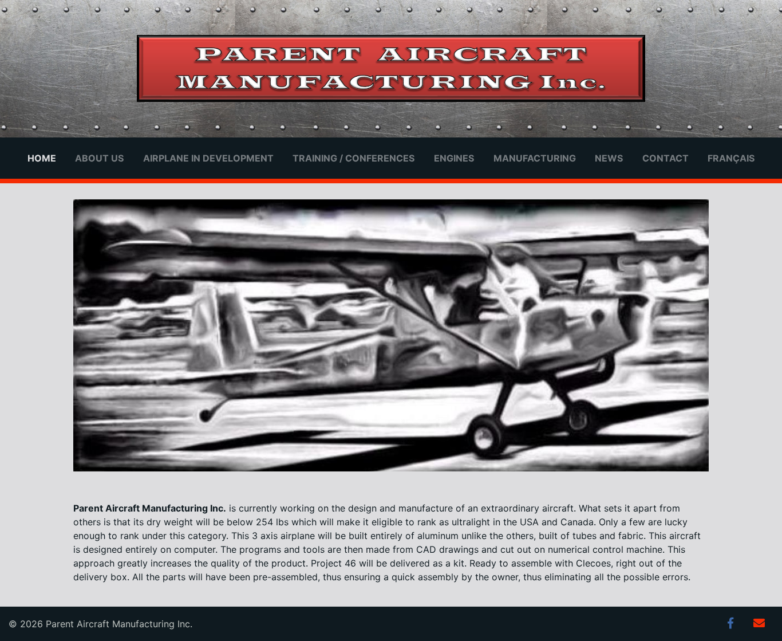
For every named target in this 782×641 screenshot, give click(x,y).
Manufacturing (534, 158)
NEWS (609, 158)
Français (731, 158)
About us (99, 158)
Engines (454, 158)
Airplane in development (208, 158)
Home (41, 158)
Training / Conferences (353, 158)
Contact (665, 158)
